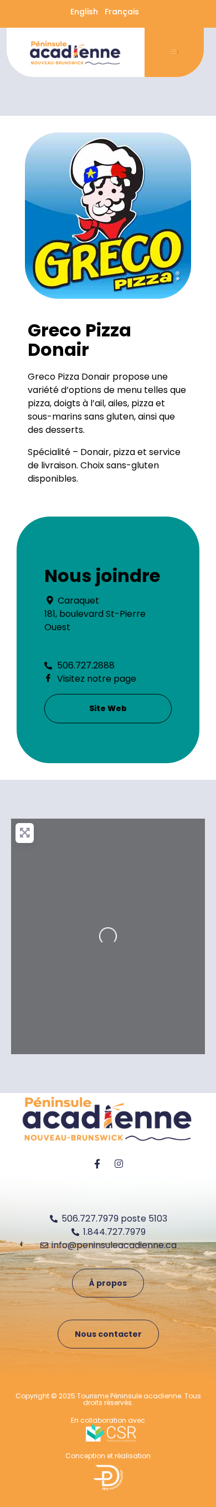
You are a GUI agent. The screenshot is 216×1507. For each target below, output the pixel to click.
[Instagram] (119, 1163)
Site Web (108, 708)
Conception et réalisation (108, 1455)
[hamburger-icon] (174, 53)
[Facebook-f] (97, 1163)
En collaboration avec (108, 1420)
